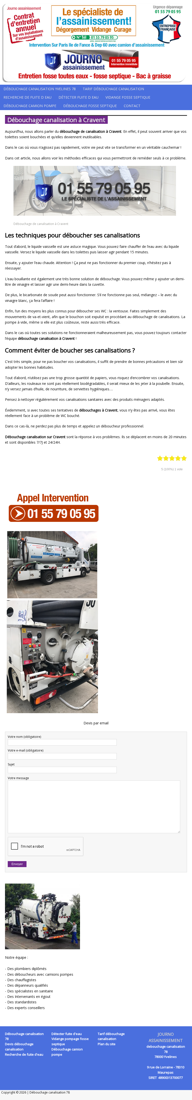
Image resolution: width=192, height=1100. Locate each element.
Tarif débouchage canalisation (113, 88)
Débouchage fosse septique (90, 105)
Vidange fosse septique (128, 97)
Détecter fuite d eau (78, 97)
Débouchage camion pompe (30, 105)
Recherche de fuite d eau (28, 97)
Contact (132, 105)
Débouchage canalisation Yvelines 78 (40, 88)
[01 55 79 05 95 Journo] (96, 42)
